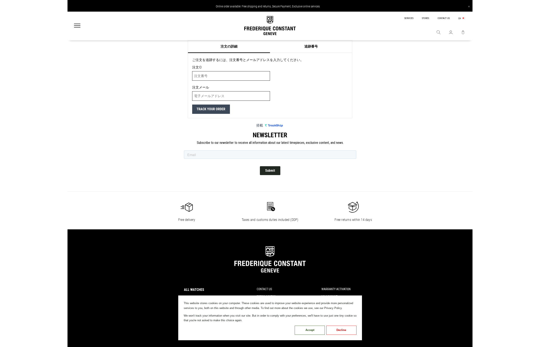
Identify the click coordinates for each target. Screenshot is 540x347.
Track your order (211, 109)
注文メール (200, 87)
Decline (341, 330)
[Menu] (77, 25)
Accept (309, 330)
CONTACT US (443, 18)
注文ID (197, 67)
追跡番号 (311, 46)
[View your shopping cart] (463, 32)
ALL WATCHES (194, 290)
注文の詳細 (229, 46)
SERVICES (408, 18)
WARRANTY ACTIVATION (336, 289)
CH (460, 18)
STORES (425, 18)
